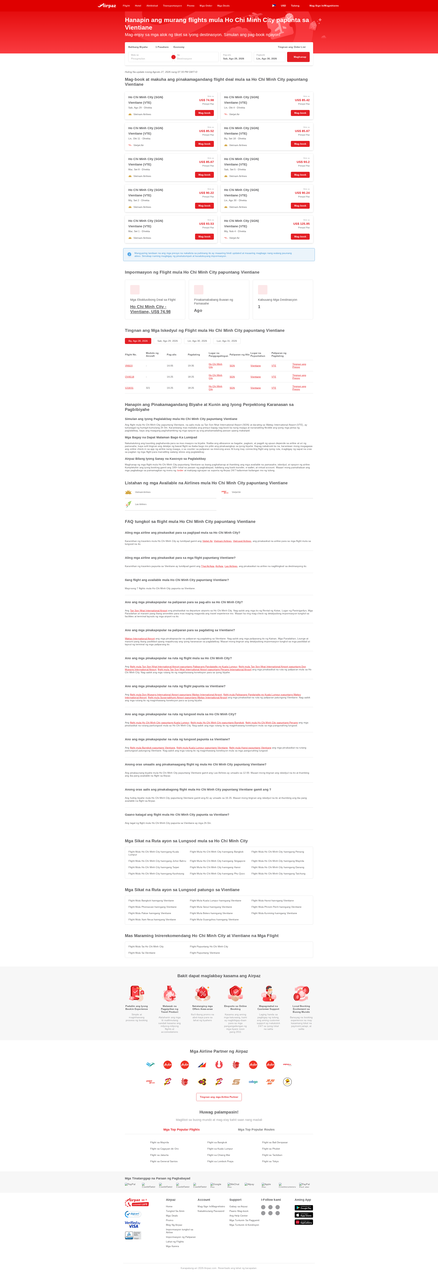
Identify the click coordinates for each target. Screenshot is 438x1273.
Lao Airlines (231, 566)
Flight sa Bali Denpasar (275, 1142)
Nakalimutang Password (211, 1211)
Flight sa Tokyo (270, 1161)
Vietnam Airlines (222, 541)
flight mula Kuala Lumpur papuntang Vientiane (202, 747)
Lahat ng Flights (175, 1241)
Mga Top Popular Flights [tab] (181, 1129)
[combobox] (150, 58)
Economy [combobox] (179, 47)
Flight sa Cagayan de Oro (164, 1148)
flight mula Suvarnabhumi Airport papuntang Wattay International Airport (187, 697)
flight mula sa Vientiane (141, 952)
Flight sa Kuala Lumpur (220, 1148)
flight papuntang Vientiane (205, 952)
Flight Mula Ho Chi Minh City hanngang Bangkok (216, 851)
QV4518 (129, 376)
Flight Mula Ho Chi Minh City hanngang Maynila (278, 861)
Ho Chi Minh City (215, 365)
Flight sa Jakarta (159, 1155)
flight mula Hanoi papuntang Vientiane (250, 747)
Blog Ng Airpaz (174, 1224)
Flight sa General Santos (164, 1161)
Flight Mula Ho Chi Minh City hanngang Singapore (217, 861)
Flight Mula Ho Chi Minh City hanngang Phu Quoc (217, 873)
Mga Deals (172, 1215)
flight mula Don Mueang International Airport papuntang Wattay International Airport (176, 694)
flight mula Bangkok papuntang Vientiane (152, 747)
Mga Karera (172, 1246)
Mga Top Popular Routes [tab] (256, 1129)
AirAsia (219, 566)
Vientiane (255, 365)
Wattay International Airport (140, 638)
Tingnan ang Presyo (299, 365)
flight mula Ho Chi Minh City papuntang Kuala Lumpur (159, 722)
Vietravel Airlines (242, 541)
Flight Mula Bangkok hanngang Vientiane (151, 900)
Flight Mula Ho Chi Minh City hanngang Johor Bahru (157, 861)
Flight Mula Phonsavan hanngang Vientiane (152, 906)
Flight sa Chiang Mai (218, 1155)
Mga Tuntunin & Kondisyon (244, 1224)
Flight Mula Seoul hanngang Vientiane (211, 906)
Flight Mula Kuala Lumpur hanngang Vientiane (215, 900)
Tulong (295, 5)
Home (169, 1206)
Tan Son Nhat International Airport (149, 610)
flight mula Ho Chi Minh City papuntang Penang (272, 722)
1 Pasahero (162, 47)
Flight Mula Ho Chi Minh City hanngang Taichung (278, 873)
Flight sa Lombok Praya (220, 1161)
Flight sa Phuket (271, 1148)
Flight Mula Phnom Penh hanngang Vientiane (277, 906)
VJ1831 (129, 387)
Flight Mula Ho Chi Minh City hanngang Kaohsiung (156, 873)
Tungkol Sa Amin (175, 1211)
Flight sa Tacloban (272, 1155)
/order (180, 470)
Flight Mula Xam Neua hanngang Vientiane (152, 919)
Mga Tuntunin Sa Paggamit (244, 1220)
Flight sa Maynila (159, 1142)
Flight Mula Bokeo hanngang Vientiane (211, 913)
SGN (232, 365)
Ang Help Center (238, 1215)
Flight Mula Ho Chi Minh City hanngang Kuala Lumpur (153, 853)
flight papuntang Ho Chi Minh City (209, 946)
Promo (169, 1220)
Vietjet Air (207, 541)
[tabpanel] (219, 1148)
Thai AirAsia (207, 566)
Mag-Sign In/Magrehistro (211, 1206)
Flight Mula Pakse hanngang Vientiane (149, 913)
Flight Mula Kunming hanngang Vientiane (274, 913)
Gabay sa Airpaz (238, 1206)
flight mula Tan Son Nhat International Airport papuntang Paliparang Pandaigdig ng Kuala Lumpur (183, 666)
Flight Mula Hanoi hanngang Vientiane (273, 900)
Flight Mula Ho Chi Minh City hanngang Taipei (153, 867)
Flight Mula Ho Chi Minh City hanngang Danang (278, 867)
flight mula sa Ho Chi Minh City (146, 946)
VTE (274, 365)
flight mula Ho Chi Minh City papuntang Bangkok (217, 722)
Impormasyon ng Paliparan (181, 1237)
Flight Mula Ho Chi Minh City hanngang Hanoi (215, 867)
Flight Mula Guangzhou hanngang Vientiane (214, 919)
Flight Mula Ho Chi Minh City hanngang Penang (278, 851)
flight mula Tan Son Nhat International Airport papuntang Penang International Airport (205, 669)
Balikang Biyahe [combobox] (138, 47)
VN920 (129, 365)
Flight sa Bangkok (217, 1142)
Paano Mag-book (238, 1211)
